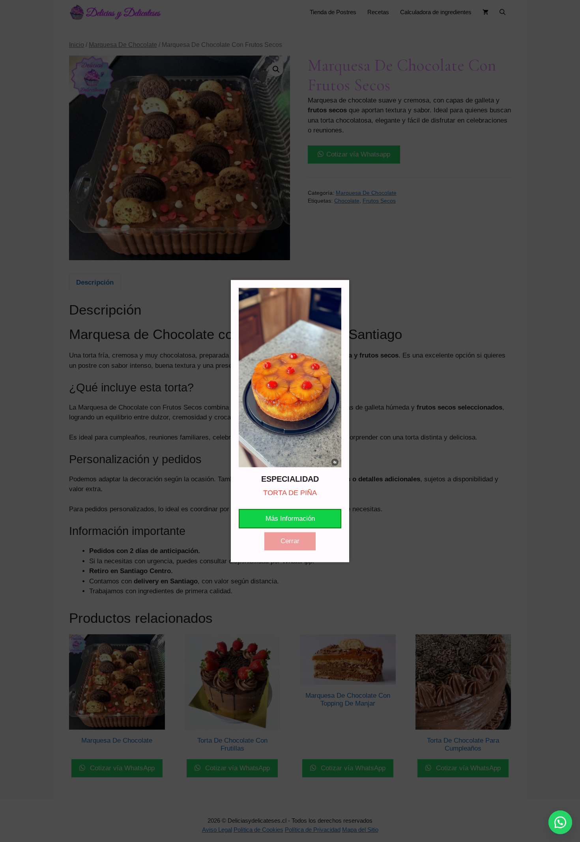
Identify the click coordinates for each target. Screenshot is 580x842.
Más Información (290, 518)
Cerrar (290, 541)
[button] (560, 822)
